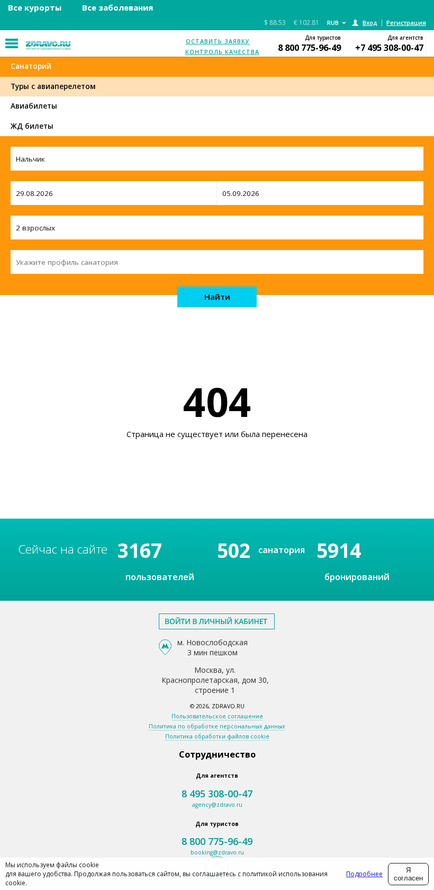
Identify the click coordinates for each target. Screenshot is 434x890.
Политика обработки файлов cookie (217, 736)
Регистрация (406, 22)
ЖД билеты (32, 126)
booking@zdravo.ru (217, 852)
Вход (370, 22)
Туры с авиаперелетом (53, 86)
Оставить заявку (218, 41)
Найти (217, 296)
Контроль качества (222, 52)
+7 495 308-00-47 (389, 47)
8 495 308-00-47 (217, 793)
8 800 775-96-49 (309, 47)
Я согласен (408, 874)
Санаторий (31, 66)
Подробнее (364, 873)
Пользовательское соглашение (217, 716)
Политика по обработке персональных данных (217, 726)
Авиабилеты (34, 106)
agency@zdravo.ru (217, 804)
